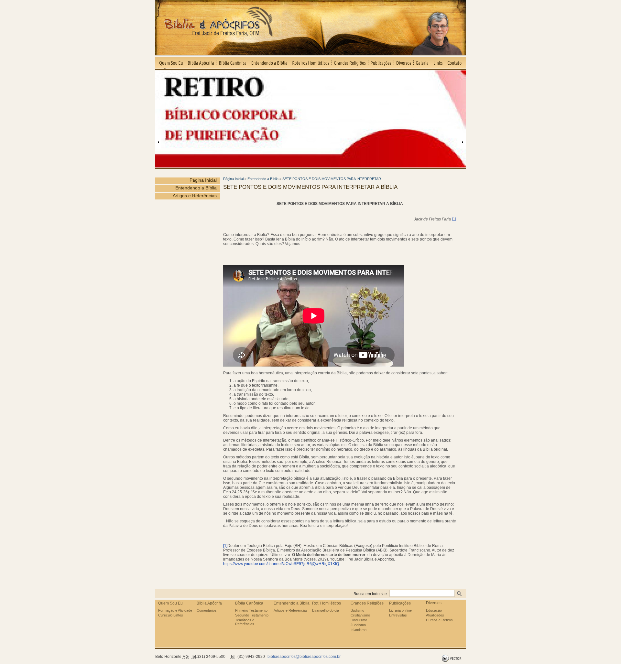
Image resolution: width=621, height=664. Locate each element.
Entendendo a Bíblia (269, 63)
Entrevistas (398, 615)
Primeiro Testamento (251, 610)
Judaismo (358, 625)
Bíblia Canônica (232, 63)
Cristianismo (360, 615)
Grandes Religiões (350, 63)
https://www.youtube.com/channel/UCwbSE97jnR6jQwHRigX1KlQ (281, 564)
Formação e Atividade (175, 610)
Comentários (207, 610)
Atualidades (435, 615)
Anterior (158, 142)
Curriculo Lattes (170, 615)
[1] (454, 219)
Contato (455, 63)
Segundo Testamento (251, 615)
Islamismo (358, 630)
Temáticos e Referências (244, 622)
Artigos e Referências (195, 195)
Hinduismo (359, 620)
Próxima (462, 142)
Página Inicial (203, 180)
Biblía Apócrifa (200, 63)
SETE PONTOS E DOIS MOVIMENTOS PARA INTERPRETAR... (333, 179)
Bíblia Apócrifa (209, 603)
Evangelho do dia (325, 610)
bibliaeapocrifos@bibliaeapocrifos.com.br (304, 656)
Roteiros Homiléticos (311, 63)
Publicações (381, 63)
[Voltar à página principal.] (310, 53)
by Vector (452, 658)
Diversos (404, 63)
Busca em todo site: (371, 594)
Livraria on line (400, 610)
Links (438, 63)
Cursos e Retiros (439, 620)
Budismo (357, 610)
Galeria (422, 63)
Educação (434, 610)
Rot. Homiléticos (326, 603)
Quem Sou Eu (170, 63)
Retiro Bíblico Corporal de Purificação (198, 73)
